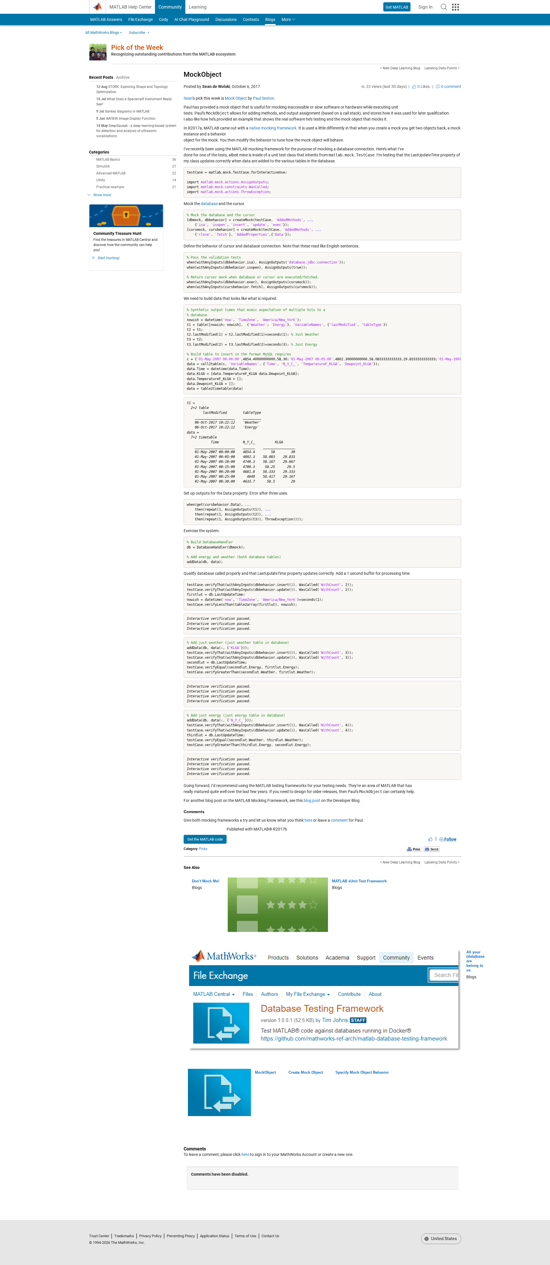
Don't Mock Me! (205, 881)
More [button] (286, 19)
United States (443, 1238)
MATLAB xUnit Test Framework (359, 881)
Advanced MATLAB (136, 173)
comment (339, 820)
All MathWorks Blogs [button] (102, 32)
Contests (251, 19)
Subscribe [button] (137, 32)
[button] (444, 7)
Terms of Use (245, 1236)
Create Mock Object (305, 1072)
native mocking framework (272, 128)
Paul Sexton (263, 98)
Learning (198, 7)
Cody (163, 19)
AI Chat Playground (191, 19)
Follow (449, 839)
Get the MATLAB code (205, 839)
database (209, 203)
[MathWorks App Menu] (455, 7)
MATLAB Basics (136, 160)
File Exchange (140, 19)
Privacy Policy (150, 1236)
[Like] (430, 839)
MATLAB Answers (105, 19)
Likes (423, 86)
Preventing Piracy (181, 1236)
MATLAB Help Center (130, 7)
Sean (188, 98)
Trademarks (124, 1236)
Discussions (226, 19)
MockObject (202, 74)
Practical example (136, 187)
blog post (312, 800)
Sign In (427, 8)
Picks (203, 849)
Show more (102, 195)
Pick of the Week (137, 48)
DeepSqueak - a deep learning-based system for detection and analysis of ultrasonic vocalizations (136, 131)
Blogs (270, 19)
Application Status (214, 1236)
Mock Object (236, 98)
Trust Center (99, 1236)
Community (170, 7)
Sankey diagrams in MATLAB (127, 111)
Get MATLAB (397, 7)
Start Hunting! (108, 258)
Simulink (136, 166)
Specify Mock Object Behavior (362, 1072)
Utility (136, 180)
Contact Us (270, 1236)
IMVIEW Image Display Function (131, 119)
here (308, 820)
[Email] (431, 849)
